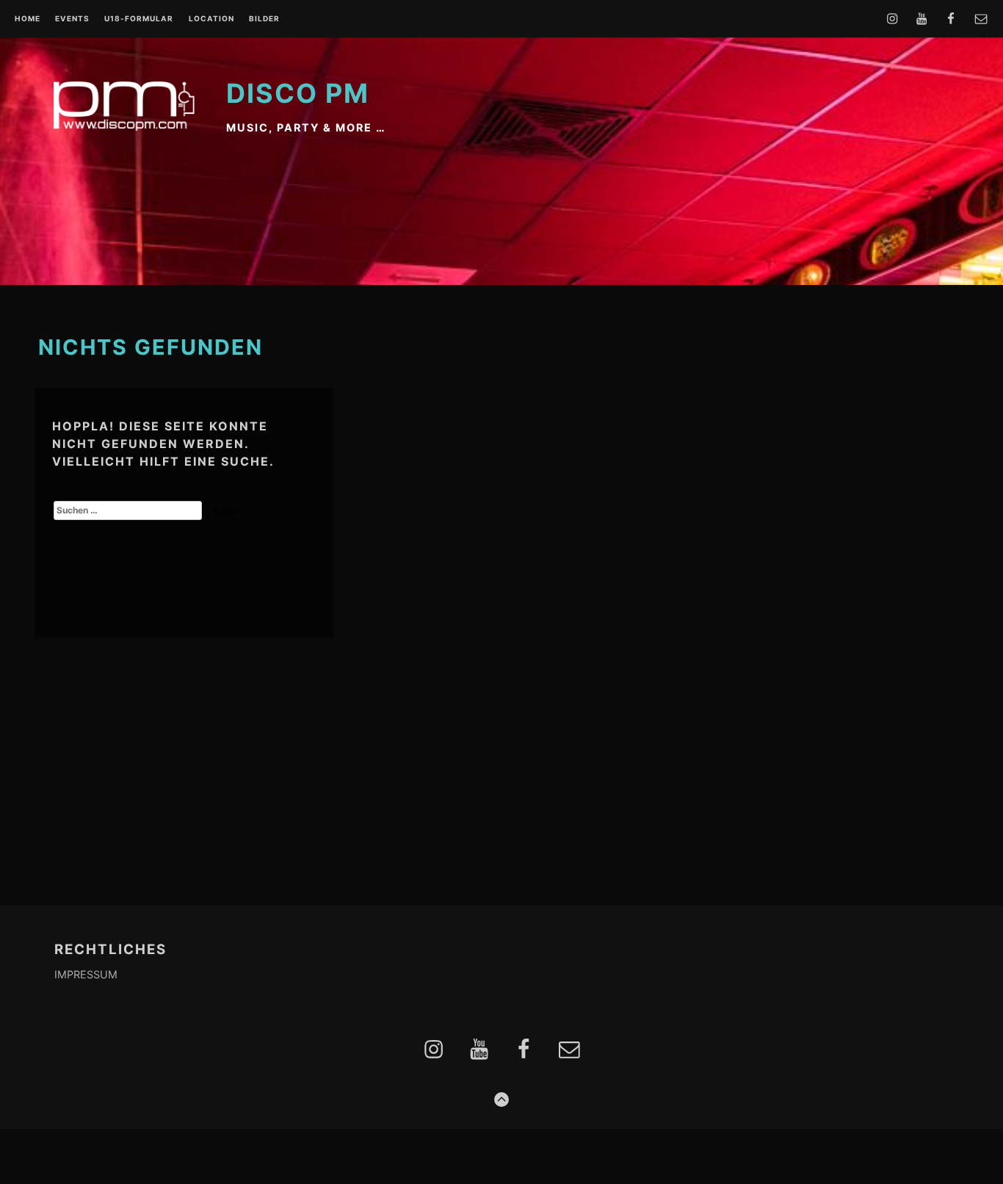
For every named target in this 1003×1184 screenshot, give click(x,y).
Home (27, 19)
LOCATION (211, 19)
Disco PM (297, 93)
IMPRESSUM (85, 974)
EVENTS (72, 19)
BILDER (264, 19)
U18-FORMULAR (138, 19)
